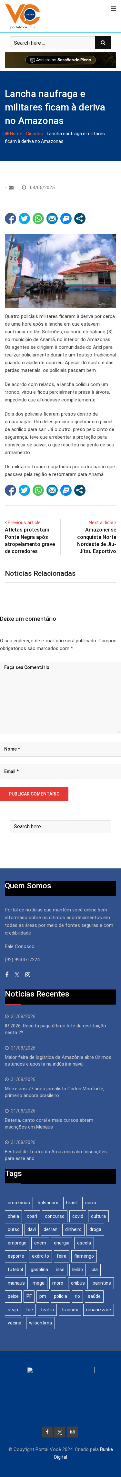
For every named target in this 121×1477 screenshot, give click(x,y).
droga (95, 1229)
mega (39, 1283)
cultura (98, 1216)
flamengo (84, 1256)
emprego (17, 1242)
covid (77, 1216)
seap (13, 1309)
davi (31, 1229)
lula (94, 1269)
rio (77, 1296)
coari (32, 1216)
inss (60, 1269)
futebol (15, 1269)
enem (40, 1242)
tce (29, 1309)
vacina (14, 1322)
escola (84, 1242)
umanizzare (98, 1309)
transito (70, 1309)
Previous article (24, 522)
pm (42, 1296)
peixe (13, 1296)
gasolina (39, 1269)
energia (61, 1242)
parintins (102, 1283)
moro (57, 1283)
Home (15, 133)
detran (50, 1229)
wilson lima (40, 1322)
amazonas (19, 1202)
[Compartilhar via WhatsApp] (38, 218)
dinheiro (73, 1229)
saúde (94, 1296)
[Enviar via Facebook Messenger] (66, 218)
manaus (16, 1283)
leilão (77, 1269)
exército (40, 1256)
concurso (55, 1216)
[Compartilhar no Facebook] (10, 218)
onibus (78, 1283)
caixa (90, 1202)
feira (61, 1256)
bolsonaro (48, 1202)
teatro (47, 1309)
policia (60, 1296)
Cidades (34, 133)
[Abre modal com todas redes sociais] (80, 218)
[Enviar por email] (52, 218)
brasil (71, 1202)
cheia (13, 1216)
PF (29, 1296)
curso (14, 1229)
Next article (101, 522)
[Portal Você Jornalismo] (11, 187)
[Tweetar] (24, 218)
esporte (16, 1256)
